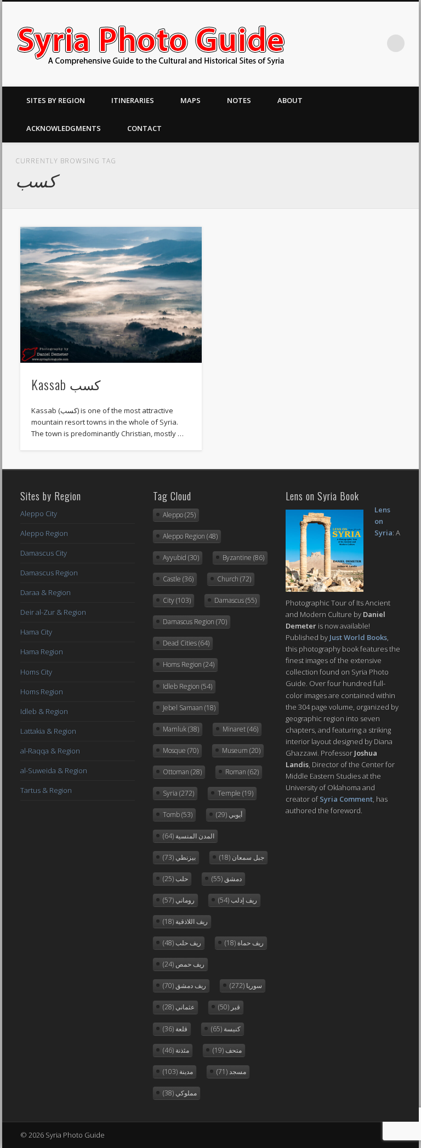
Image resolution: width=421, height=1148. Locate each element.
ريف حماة (244, 942)
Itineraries (132, 100)
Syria (178, 793)
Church (234, 579)
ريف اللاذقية (185, 921)
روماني (179, 900)
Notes (239, 100)
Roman (242, 771)
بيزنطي (179, 857)
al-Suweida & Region (53, 770)
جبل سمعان (241, 857)
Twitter (351, 43)
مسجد (231, 1071)
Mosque (180, 750)
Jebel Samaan (189, 707)
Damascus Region (49, 573)
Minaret (240, 729)
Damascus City (43, 553)
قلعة (175, 1028)
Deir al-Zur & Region (53, 612)
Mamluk (181, 729)
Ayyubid (181, 557)
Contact (144, 128)
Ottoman (182, 771)
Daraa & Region (45, 592)
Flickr (373, 43)
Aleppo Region (44, 533)
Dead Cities (186, 643)
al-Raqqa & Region (50, 751)
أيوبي (229, 814)
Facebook (328, 43)
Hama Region (41, 651)
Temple (235, 793)
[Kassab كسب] (111, 295)
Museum (241, 750)
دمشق (227, 878)
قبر (229, 1007)
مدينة (178, 1071)
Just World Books (358, 637)
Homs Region (41, 691)
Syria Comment (346, 799)
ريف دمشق (184, 985)
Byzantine (243, 557)
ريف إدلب (237, 900)
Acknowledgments (63, 128)
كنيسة (226, 1028)
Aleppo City (38, 513)
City (177, 600)
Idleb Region (187, 686)
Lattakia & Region (48, 731)
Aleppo (179, 514)
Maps (190, 100)
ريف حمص (183, 964)
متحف (227, 1050)
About (290, 100)
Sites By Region (55, 100)
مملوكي (180, 1093)
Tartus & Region (46, 790)
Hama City (36, 632)
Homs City (36, 672)
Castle (178, 579)
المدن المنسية (188, 836)
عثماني (179, 1007)
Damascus (235, 600)
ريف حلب (182, 942)
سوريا (246, 985)
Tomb (177, 814)
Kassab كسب (65, 384)
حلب (175, 878)
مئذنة (176, 1050)
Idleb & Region (44, 711)
